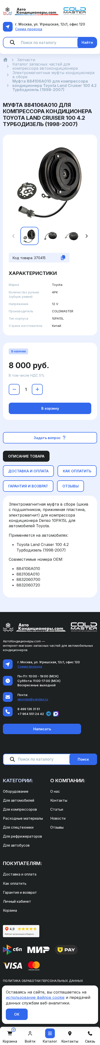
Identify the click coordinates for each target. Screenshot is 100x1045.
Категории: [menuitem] (18, 780)
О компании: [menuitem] (67, 780)
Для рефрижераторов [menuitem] (22, 836)
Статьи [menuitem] (56, 809)
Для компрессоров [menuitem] (20, 809)
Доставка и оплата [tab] (28, 471)
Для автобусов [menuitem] (16, 845)
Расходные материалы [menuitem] (23, 818)
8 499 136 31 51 (28, 709)
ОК (16, 1014)
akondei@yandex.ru (32, 699)
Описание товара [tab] (26, 456)
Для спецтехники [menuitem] (18, 827)
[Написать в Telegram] (48, 713)
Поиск (83, 759)
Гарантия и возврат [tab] (28, 486)
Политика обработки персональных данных (43, 981)
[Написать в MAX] (55, 713)
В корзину (50, 408)
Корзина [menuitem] (10, 910)
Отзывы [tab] (70, 486)
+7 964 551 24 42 (30, 714)
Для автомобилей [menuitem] (18, 800)
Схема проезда (28, 29)
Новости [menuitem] (58, 818)
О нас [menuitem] (55, 791)
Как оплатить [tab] (77, 471)
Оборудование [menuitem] (15, 791)
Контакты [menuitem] (58, 800)
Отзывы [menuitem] (57, 827)
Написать (42, 729)
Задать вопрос (48, 438)
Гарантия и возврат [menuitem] (20, 892)
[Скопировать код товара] (63, 257)
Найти (87, 42)
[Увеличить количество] (37, 389)
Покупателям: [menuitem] (22, 863)
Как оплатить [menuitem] (14, 883)
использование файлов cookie (35, 997)
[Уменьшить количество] (14, 389)
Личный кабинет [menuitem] (17, 901)
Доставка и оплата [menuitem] (19, 874)
